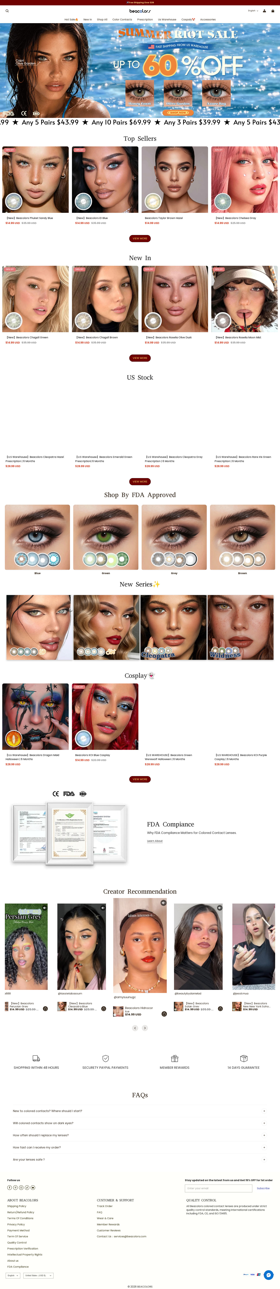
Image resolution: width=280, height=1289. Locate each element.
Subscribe (263, 1188)
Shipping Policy (16, 1206)
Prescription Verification (22, 1248)
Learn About (155, 841)
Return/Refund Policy (20, 1212)
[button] (7, 11)
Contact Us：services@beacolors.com (121, 1236)
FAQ (99, 1212)
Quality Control (17, 1242)
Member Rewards (108, 1224)
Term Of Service (17, 1236)
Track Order (105, 1206)
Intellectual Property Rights (24, 1254)
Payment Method (18, 1230)
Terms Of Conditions (20, 1218)
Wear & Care (105, 1218)
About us (12, 1261)
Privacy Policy (16, 1224)
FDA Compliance (18, 1267)
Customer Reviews (109, 1230)
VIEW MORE (140, 238)
